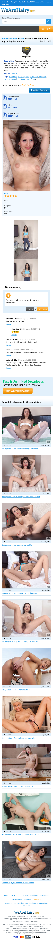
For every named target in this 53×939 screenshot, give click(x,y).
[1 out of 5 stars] (22, 85)
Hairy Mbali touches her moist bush (17, 690)
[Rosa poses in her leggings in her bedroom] (26, 569)
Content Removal (40, 933)
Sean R (14, 73)
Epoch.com (17, 928)
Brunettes (13, 76)
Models (13, 38)
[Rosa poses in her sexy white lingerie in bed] (26, 425)
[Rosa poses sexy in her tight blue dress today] (26, 473)
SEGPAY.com (45, 931)
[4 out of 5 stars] (30, 85)
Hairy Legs (20, 79)
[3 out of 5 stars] (27, 85)
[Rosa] (26, 155)
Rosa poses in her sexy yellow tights (17, 545)
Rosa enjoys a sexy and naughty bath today (20, 641)
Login (30, 309)
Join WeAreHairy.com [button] (17, 390)
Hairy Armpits (9, 79)
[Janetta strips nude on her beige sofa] (26, 763)
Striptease (34, 76)
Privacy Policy (44, 895)
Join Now (43, 309)
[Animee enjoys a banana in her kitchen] (26, 859)
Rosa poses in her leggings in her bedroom (20, 593)
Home (5, 38)
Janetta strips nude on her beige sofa (17, 786)
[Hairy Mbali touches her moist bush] (26, 666)
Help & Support (15, 895)
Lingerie (42, 76)
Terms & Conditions (30, 895)
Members (27, 899)
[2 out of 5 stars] (25, 85)
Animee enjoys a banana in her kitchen (18, 883)
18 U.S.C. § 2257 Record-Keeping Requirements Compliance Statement (26, 904)
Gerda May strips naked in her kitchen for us (20, 834)
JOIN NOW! (46, 29)
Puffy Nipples (23, 76)
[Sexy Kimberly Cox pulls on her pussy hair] (26, 714)
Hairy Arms (30, 79)
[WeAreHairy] (26, 912)
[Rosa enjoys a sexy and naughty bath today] (26, 618)
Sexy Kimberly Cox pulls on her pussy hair (19, 738)
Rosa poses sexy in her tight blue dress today (21, 497)
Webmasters (17, 899)
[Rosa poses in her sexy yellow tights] (26, 521)
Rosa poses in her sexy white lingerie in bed (20, 448)
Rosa (21, 38)
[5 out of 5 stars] (33, 85)
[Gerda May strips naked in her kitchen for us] (26, 811)
